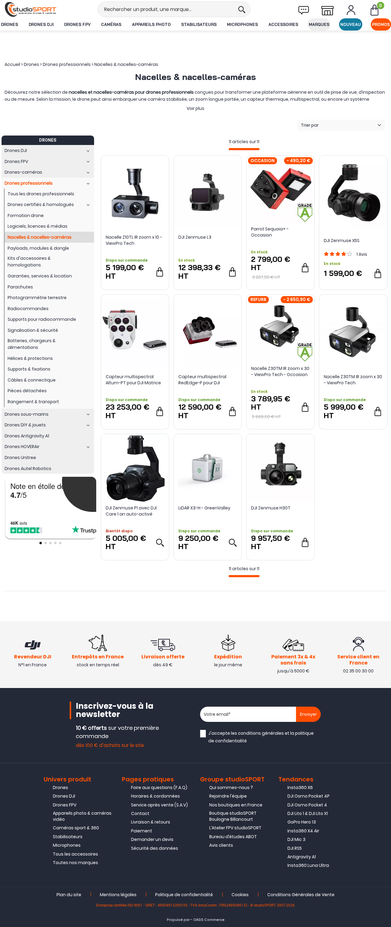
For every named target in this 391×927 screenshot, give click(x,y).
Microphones (242, 24)
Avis (361, 254)
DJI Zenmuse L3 (194, 237)
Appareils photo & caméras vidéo (82, 816)
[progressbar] (244, 149)
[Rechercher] (241, 9)
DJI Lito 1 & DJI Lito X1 (307, 813)
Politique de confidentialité (184, 895)
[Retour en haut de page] (383, 643)
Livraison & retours (150, 822)
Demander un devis (152, 839)
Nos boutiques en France (235, 805)
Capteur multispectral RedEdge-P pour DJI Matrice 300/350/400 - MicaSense (202, 380)
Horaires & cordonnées (155, 796)
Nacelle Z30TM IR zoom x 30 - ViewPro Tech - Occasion (280, 371)
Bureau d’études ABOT (233, 837)
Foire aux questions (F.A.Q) (159, 787)
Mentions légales (118, 895)
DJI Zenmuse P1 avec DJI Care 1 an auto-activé (131, 511)
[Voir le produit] (159, 542)
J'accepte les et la (261, 737)
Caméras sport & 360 (76, 828)
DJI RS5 (294, 848)
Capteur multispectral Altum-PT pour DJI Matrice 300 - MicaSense (133, 380)
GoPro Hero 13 (301, 822)
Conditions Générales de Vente (300, 895)
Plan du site (69, 895)
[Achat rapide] (159, 272)
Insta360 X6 (300, 787)
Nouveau (350, 24)
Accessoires (283, 24)
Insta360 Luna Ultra (308, 865)
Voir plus (195, 108)
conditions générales (261, 733)
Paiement (141, 831)
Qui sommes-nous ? (231, 787)
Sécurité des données (154, 848)
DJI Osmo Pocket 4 (307, 805)
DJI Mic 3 (296, 839)
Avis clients (221, 845)
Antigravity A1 (301, 857)
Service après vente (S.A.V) (159, 805)
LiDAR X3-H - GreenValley (204, 508)
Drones (9, 24)
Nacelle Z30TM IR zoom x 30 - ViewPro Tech (353, 380)
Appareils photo (151, 24)
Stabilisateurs (199, 24)
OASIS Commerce (209, 920)
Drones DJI (41, 24)
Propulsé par (178, 920)
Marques (319, 24)
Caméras (111, 24)
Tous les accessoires (75, 854)
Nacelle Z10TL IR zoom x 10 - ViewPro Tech (134, 240)
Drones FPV (77, 24)
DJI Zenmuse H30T (271, 508)
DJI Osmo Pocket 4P (308, 796)
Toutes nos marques (75, 863)
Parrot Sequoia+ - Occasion (270, 232)
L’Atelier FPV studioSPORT (235, 828)
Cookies (240, 895)
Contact (140, 813)
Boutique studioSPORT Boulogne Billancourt (233, 816)
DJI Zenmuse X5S (342, 240)
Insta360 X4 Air (303, 831)
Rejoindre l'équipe (228, 796)
